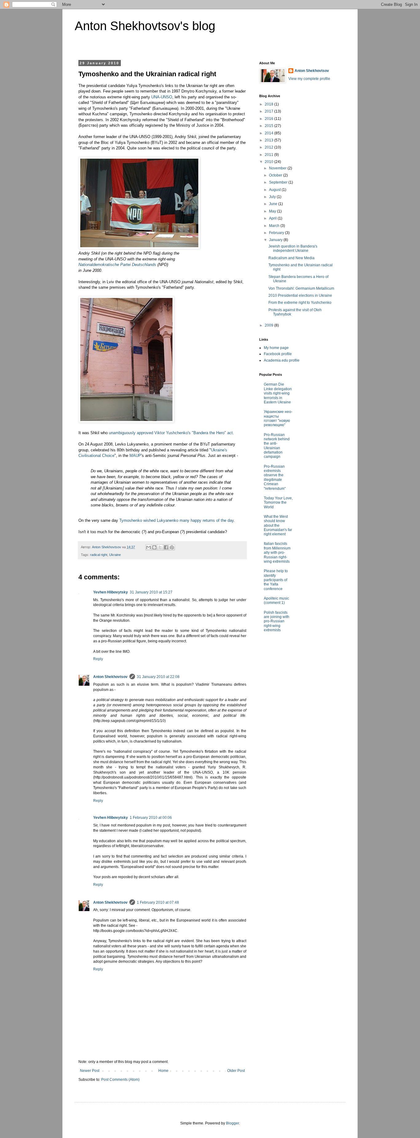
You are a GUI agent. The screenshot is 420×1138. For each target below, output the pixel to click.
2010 (269, 162)
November (278, 168)
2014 (269, 133)
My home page (276, 348)
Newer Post (89, 1071)
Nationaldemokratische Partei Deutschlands (117, 264)
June (273, 204)
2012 (269, 147)
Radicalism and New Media (291, 258)
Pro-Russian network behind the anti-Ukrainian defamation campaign (277, 446)
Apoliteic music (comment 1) (276, 600)
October (276, 175)
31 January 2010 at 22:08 (158, 677)
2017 (269, 111)
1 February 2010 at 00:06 (151, 817)
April (273, 218)
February (277, 233)
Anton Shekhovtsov (110, 677)
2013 (269, 140)
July (273, 197)
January (276, 240)
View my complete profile (309, 79)
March (274, 226)
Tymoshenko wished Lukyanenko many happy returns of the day (176, 520)
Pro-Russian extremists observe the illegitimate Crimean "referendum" (275, 477)
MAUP (135, 455)
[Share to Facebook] (166, 547)
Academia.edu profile (281, 360)
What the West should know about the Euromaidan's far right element (278, 525)
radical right (98, 555)
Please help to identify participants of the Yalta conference (276, 580)
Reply (98, 659)
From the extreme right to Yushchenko (299, 302)
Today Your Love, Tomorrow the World (278, 502)
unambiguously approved (131, 432)
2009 (269, 325)
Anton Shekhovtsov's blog (145, 26)
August (275, 190)
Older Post (236, 1071)
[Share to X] (160, 547)
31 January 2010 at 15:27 (151, 592)
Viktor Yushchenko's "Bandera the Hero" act (193, 432)
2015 (269, 126)
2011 (269, 155)
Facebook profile (278, 354)
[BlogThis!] (154, 547)
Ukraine (115, 555)
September (278, 182)
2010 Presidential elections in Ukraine (300, 295)
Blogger (232, 1123)
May (273, 211)
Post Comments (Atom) (120, 1079)
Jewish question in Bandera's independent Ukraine (292, 248)
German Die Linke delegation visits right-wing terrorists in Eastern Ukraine (278, 393)
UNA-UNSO (161, 97)
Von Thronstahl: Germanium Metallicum (301, 288)
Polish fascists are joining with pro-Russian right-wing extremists (276, 621)
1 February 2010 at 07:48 (158, 902)
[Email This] (148, 547)
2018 (269, 104)
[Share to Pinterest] (172, 547)
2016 (269, 119)
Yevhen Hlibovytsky (110, 592)
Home (163, 1071)
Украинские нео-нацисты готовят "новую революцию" (278, 418)
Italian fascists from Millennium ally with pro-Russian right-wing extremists (277, 552)
